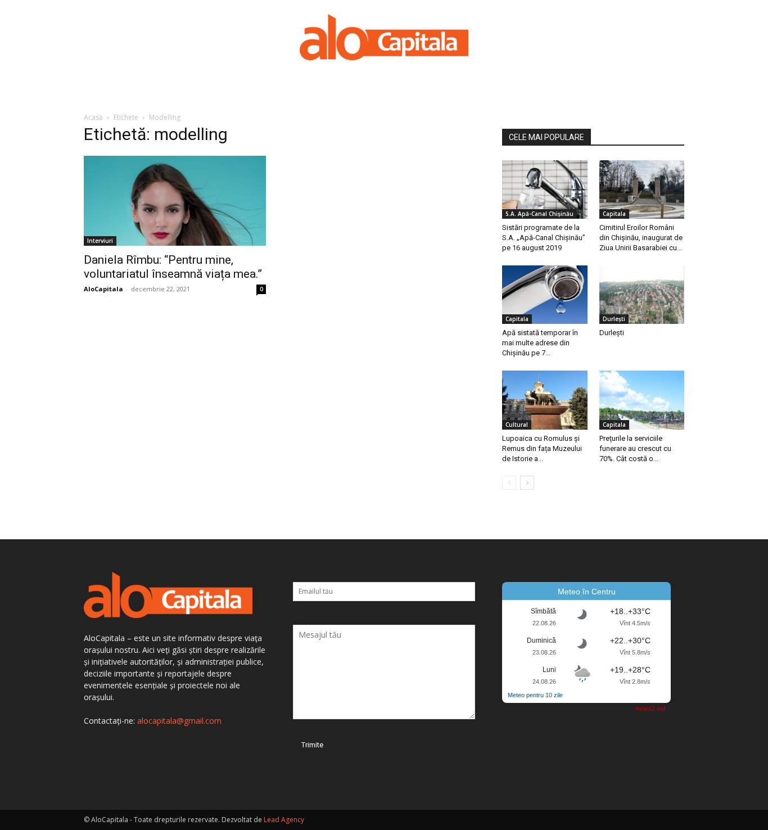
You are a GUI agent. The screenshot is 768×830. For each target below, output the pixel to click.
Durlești (614, 319)
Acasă (93, 117)
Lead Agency (284, 819)
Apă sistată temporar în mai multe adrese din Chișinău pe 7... (540, 342)
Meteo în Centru (587, 591)
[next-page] (527, 483)
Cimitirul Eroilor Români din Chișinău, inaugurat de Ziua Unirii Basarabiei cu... (641, 237)
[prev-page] (509, 483)
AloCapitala (103, 289)
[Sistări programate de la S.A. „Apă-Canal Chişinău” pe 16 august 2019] (545, 189)
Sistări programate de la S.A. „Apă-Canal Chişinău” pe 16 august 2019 (543, 237)
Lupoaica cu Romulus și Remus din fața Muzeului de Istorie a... (542, 448)
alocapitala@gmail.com (179, 720)
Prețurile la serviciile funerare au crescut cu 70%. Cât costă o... (635, 448)
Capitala (614, 214)
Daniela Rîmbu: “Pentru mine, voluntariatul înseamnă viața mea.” (173, 267)
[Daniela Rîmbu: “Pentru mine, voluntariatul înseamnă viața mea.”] (175, 201)
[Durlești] (642, 294)
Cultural (516, 424)
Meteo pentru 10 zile (535, 695)
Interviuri (100, 241)
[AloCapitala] (384, 37)
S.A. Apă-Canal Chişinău (539, 214)
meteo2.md (650, 708)
